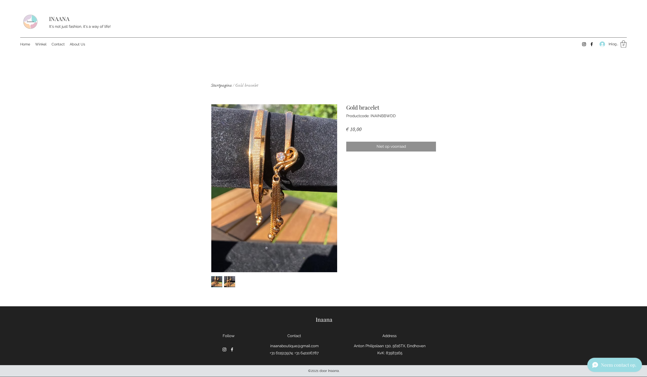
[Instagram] (584, 44)
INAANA (59, 18)
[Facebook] (591, 44)
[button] (623, 44)
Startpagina (221, 85)
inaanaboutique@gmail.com (294, 346)
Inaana (324, 319)
